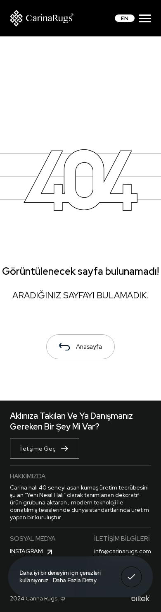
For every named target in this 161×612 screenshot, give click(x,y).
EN (124, 18)
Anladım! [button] (131, 571)
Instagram (26, 551)
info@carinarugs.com (122, 551)
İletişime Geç (38, 448)
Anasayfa (89, 347)
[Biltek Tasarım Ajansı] (140, 598)
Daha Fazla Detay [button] (75, 580)
